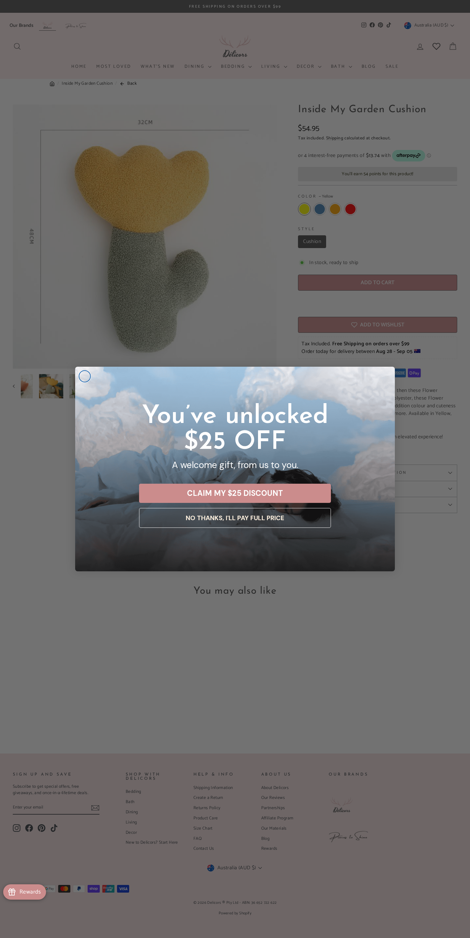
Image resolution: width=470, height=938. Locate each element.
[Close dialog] (84, 376)
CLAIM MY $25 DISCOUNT (235, 493)
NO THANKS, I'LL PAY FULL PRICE (235, 518)
